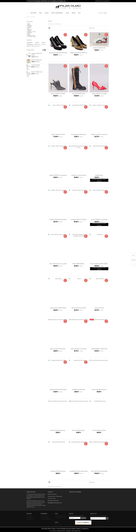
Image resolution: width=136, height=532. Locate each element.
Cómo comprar (45, 517)
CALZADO (47, 12)
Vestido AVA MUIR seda (36, 59)
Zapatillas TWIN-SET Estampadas (58, 219)
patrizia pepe (37, 44)
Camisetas (29, 29)
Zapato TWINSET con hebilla (99, 93)
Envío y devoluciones (46, 519)
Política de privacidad (60, 517)
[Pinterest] (61, 525)
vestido (38, 42)
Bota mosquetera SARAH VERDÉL (99, 263)
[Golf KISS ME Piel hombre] (99, 414)
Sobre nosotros (45, 515)
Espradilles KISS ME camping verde (79, 471)
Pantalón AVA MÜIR (35, 65)
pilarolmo (31, 42)
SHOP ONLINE (33, 12)
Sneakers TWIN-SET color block (99, 134)
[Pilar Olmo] (68, 7)
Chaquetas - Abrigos (31, 36)
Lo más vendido (30, 50)
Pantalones (29, 25)
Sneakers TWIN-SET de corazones (58, 175)
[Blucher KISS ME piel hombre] (58, 455)
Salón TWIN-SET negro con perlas (58, 263)
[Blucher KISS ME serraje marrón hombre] (78, 414)
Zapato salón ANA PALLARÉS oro (78, 52)
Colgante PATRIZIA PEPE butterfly (36, 54)
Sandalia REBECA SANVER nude (99, 348)
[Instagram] (63, 525)
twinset (43, 42)
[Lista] (51, 28)
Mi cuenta (29, 515)
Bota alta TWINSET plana (78, 93)
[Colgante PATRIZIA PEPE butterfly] (29, 55)
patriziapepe (30, 44)
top (38, 46)
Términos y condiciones (61, 515)
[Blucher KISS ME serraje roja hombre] (58, 414)
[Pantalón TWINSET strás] (29, 74)
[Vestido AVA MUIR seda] (29, 61)
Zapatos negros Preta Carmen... (58, 348)
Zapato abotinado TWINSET (58, 93)
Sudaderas (29, 32)
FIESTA (40, 12)
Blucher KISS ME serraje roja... (58, 430)
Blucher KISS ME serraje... (78, 430)
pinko (35, 46)
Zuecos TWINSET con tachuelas (99, 219)
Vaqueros (29, 26)
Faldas (28, 24)
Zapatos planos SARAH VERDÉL (58, 308)
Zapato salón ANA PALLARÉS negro (58, 52)
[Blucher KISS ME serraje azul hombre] (99, 374)
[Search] (108, 13)
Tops (28, 28)
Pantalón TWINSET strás (36, 71)
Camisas (29, 27)
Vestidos (29, 30)
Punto (28, 33)
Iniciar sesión (106, 1)
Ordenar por (92, 28)
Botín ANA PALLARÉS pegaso (78, 134)
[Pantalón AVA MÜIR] (29, 67)
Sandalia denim (99, 175)
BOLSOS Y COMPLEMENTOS (57, 12)
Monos (28, 23)
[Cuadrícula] (49, 28)
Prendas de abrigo (31, 35)
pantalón (29, 46)
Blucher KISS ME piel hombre (58, 471)
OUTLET (67, 12)
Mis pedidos (30, 517)
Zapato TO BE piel (99, 308)
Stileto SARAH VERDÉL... (78, 263)
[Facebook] (56, 525)
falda (32, 46)
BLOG (79, 12)
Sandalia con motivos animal (78, 175)
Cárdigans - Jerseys (31, 31)
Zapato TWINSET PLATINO (58, 134)
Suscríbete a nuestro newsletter (76, 515)
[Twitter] (58, 525)
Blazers (29, 34)
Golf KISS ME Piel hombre (99, 430)
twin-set (43, 44)
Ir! (107, 518)
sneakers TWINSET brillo (99, 48)
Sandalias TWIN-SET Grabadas (78, 219)
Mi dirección (30, 519)
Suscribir (83, 518)
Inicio (28, 16)
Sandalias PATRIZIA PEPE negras (58, 389)
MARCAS (73, 12)
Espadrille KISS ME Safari (78, 389)
